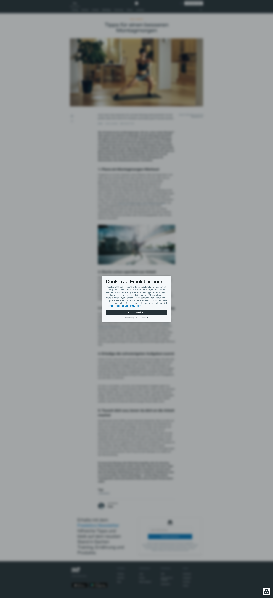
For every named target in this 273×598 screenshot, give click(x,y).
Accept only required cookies (136, 318)
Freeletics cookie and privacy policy (125, 306)
